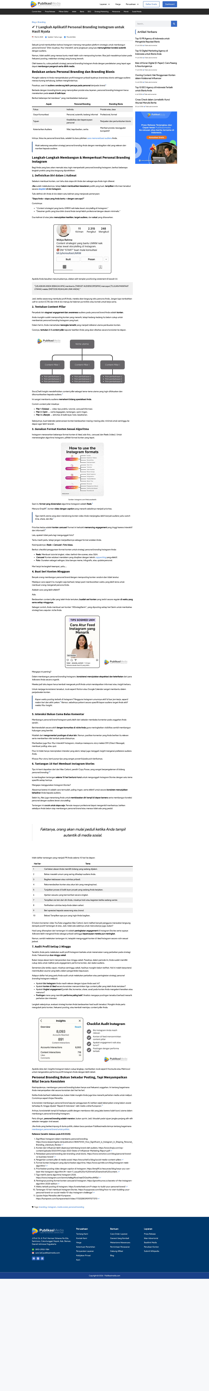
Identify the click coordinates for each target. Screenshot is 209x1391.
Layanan (103, 4)
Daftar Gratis (151, 4)
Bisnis (82, 12)
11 (102, 1105)
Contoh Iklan (36, 12)
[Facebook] (34, 1258)
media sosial (62, 1207)
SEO (89, 12)
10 (49, 772)
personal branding (76, 1207)
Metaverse (116, 12)
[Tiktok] (38, 1258)
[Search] (174, 24)
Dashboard (169, 4)
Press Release (50, 12)
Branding (41, 22)
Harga (117, 4)
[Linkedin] (42, 1258)
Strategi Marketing (101, 12)
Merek (126, 12)
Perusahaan (131, 4)
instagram (52, 1207)
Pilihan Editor (63, 12)
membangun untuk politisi (50, 1129)
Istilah (74, 12)
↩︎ (62, 1145)
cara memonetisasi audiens (99, 138)
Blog (34, 22)
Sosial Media (136, 12)
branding (43, 1207)
